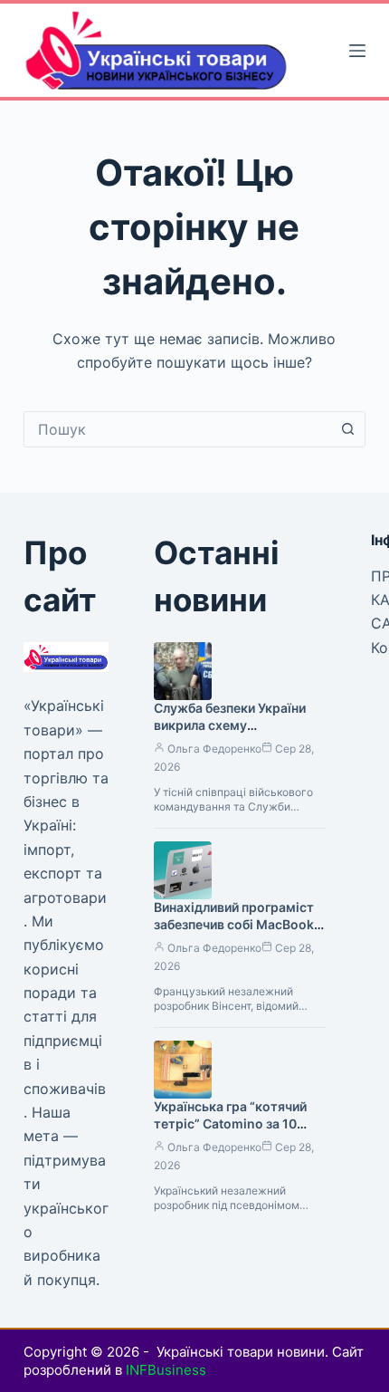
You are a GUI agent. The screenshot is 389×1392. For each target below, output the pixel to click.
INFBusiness (166, 1369)
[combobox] (177, 429)
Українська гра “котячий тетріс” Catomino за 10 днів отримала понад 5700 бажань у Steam (237, 1132)
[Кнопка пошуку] (347, 429)
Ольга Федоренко (214, 748)
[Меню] (357, 51)
